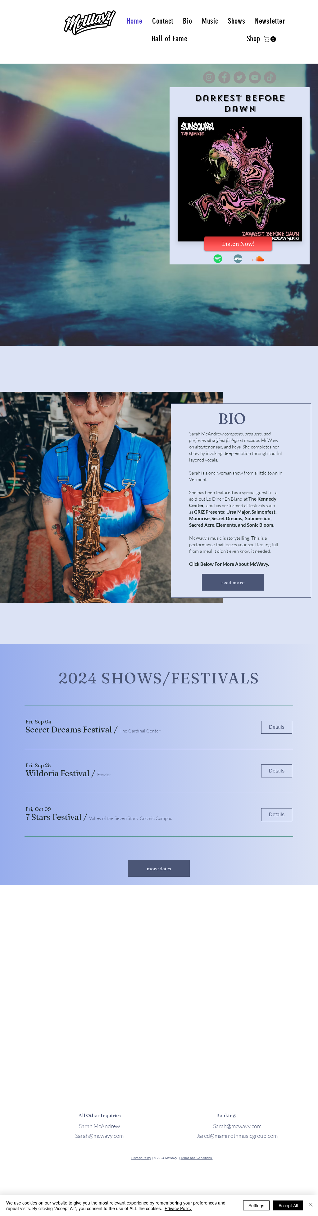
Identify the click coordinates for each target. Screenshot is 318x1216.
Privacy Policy (141, 1158)
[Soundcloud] (258, 258)
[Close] (310, 1205)
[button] (270, 39)
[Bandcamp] (238, 258)
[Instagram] (209, 77)
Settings (256, 1205)
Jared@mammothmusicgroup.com (237, 1135)
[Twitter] (240, 77)
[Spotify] (218, 258)
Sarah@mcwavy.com (99, 1135)
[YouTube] (255, 77)
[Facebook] (224, 77)
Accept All (288, 1205)
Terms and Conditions (197, 1158)
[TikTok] (270, 77)
